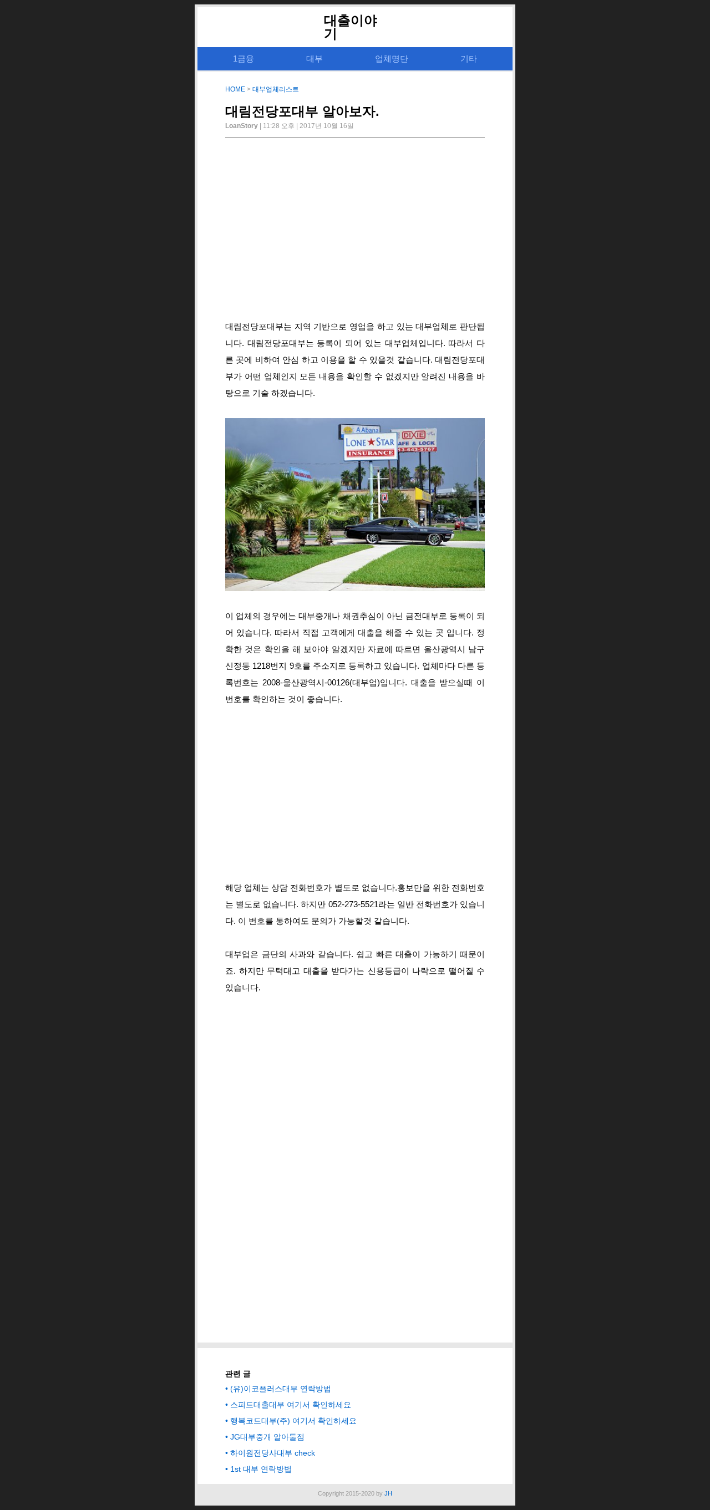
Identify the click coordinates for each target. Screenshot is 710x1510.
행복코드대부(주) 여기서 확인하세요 (293, 1420)
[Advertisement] (355, 232)
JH (388, 1493)
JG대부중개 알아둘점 (267, 1436)
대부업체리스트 (275, 89)
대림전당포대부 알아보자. (302, 111)
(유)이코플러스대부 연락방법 (280, 1388)
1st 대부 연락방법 (261, 1469)
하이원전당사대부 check (272, 1452)
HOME (235, 89)
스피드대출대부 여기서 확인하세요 (290, 1404)
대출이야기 (350, 27)
